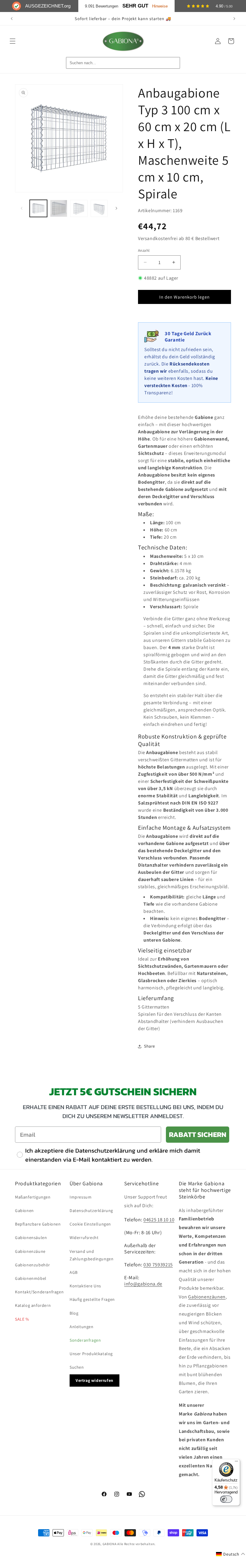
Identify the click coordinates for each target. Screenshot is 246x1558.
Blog (74, 1313)
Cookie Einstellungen (90, 1224)
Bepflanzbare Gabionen (38, 1224)
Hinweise (160, 6)
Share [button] (149, 1046)
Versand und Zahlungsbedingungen (91, 1255)
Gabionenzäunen (206, 1297)
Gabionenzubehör (32, 1265)
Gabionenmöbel (30, 1278)
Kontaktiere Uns (85, 1286)
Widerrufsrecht (84, 1237)
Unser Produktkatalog (91, 1353)
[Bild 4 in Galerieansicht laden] (99, 208)
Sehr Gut (135, 6)
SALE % (22, 1319)
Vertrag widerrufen (94, 1380)
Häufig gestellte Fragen (92, 1299)
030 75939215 (158, 1264)
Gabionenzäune (30, 1251)
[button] (12, 41)
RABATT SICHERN (197, 1134)
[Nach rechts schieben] (116, 208)
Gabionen (24, 1210)
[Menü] (236, 1462)
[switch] (226, 1499)
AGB (74, 1272)
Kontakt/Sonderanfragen (39, 1292)
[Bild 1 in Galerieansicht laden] (38, 208)
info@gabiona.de (143, 1283)
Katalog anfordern (33, 1305)
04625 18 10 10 (158, 1219)
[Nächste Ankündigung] (234, 18)
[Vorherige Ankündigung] (11, 18)
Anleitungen (82, 1326)
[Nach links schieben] (21, 208)
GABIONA (110, 1544)
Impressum (81, 1197)
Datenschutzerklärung (91, 1210)
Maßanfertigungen (33, 1197)
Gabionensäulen (31, 1237)
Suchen (77, 1367)
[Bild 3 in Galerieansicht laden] (79, 208)
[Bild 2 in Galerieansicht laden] (59, 208)
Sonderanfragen (85, 1340)
